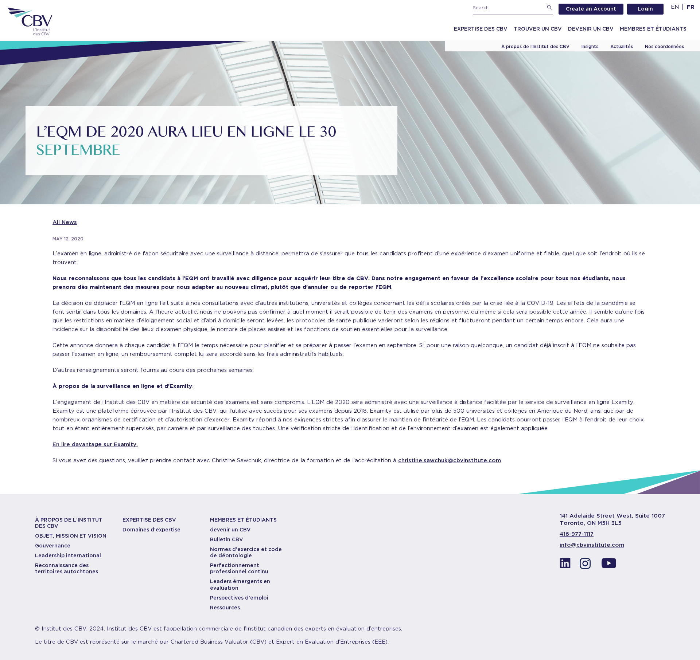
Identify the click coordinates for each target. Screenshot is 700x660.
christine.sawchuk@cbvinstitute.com (449, 460)
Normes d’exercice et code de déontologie (246, 552)
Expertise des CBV (481, 29)
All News (64, 222)
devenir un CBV (230, 530)
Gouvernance (52, 546)
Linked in (565, 565)
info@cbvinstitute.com (592, 545)
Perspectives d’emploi (239, 598)
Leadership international (68, 555)
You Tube (609, 565)
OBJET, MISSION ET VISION (70, 536)
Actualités (621, 46)
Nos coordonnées (664, 46)
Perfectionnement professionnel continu (239, 568)
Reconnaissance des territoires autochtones (66, 568)
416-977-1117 (577, 534)
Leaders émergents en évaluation (240, 584)
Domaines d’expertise (151, 530)
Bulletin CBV (226, 539)
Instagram (587, 565)
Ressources (225, 607)
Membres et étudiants (653, 29)
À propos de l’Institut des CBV (535, 46)
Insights (590, 46)
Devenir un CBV (591, 29)
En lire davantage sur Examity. (95, 444)
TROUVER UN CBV (538, 29)
